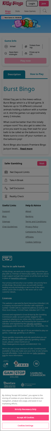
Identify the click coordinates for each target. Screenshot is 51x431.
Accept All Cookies (25, 417)
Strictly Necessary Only (25, 409)
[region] (25, 409)
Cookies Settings (25, 425)
